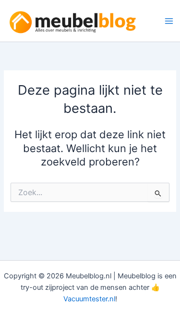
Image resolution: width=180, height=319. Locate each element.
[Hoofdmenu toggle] (169, 21)
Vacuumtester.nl (89, 299)
